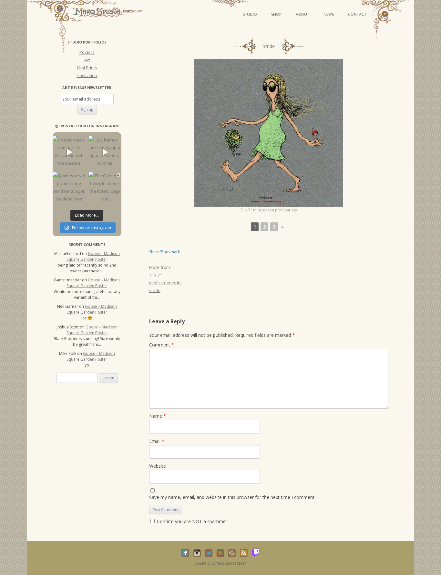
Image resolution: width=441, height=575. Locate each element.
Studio (250, 14)
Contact (357, 14)
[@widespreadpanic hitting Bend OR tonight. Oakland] (69, 188)
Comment (161, 345)
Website (157, 466)
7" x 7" (155, 275)
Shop (276, 14)
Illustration (87, 75)
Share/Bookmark (164, 252)
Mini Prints (87, 68)
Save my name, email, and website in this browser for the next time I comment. (232, 497)
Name (157, 416)
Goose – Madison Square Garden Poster (93, 256)
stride (154, 290)
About (302, 14)
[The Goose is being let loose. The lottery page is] (104, 188)
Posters (87, 52)
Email (156, 441)
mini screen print (165, 283)
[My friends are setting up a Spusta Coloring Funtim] (104, 152)
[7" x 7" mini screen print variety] (268, 133)
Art (87, 60)
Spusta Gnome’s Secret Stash (220, 563)
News (328, 14)
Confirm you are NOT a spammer (191, 521)
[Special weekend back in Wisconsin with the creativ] (69, 152)
